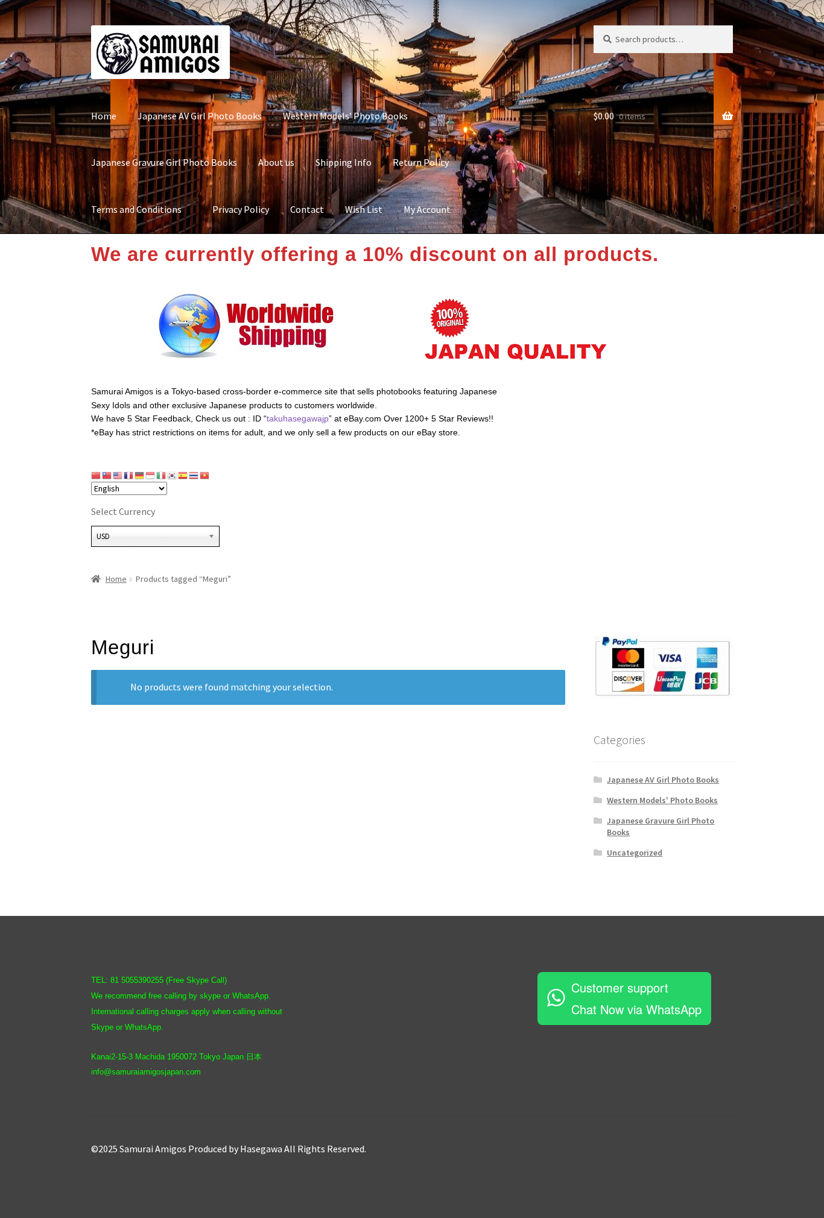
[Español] (183, 475)
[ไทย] (194, 475)
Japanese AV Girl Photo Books (200, 116)
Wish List (363, 209)
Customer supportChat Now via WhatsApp (636, 998)
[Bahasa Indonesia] (150, 475)
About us (276, 162)
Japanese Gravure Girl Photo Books (164, 162)
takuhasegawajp (298, 418)
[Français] (129, 475)
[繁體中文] (107, 475)
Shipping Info (343, 162)
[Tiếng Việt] (205, 475)
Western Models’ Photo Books (345, 116)
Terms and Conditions (141, 209)
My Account (427, 209)
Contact (307, 209)
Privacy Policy (240, 209)
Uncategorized (634, 852)
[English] (118, 475)
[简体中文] (96, 475)
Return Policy (421, 162)
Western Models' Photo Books (662, 800)
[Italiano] (161, 475)
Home (103, 116)
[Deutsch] (140, 475)
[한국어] (172, 475)
